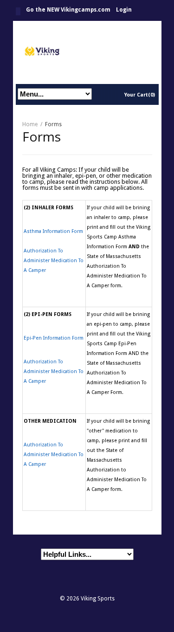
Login (124, 9)
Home (18, 11)
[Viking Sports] (87, 52)
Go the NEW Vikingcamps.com (68, 9)
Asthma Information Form (53, 231)
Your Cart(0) (139, 95)
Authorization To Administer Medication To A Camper (54, 260)
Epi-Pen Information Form (54, 338)
